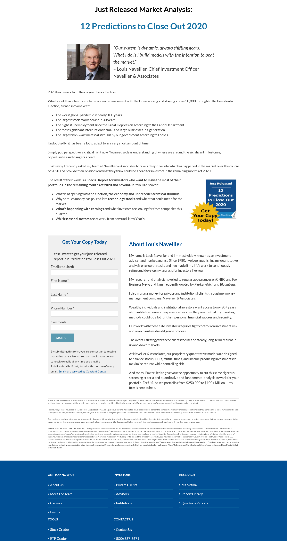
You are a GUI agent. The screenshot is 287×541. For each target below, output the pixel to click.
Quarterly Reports (195, 503)
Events (55, 512)
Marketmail (190, 485)
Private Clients (126, 485)
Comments (58, 322)
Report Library (192, 494)
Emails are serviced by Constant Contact (83, 371)
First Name (60, 281)
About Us (56, 485)
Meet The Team (61, 494)
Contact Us (124, 529)
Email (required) (63, 267)
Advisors (122, 494)
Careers (56, 503)
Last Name (59, 294)
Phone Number (62, 308)
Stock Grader (59, 529)
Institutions (124, 503)
